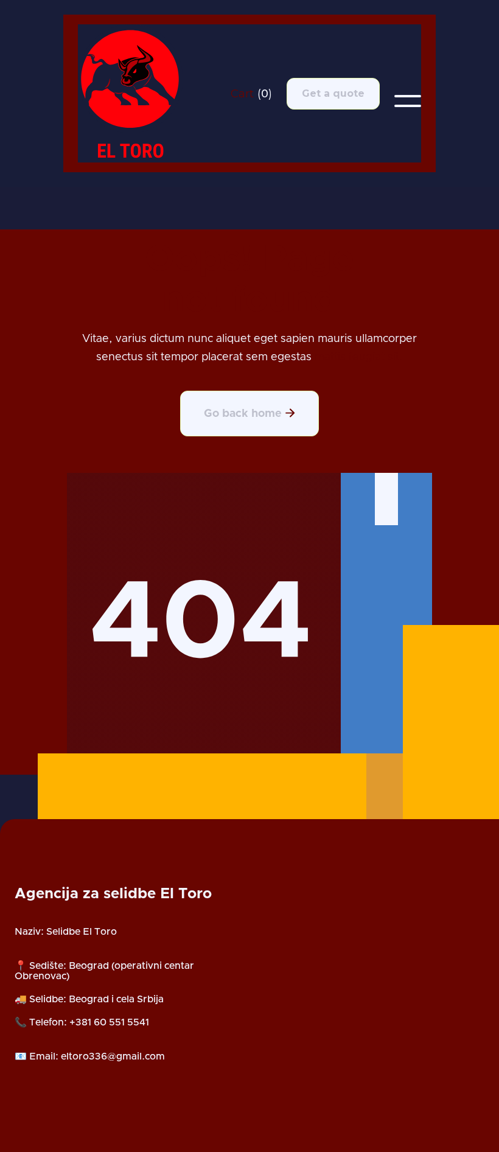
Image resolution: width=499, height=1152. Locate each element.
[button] (251, 93)
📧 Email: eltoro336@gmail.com (90, 1056)
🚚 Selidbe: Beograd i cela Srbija (89, 999)
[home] (138, 93)
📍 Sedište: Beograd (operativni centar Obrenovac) (104, 971)
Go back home (249, 413)
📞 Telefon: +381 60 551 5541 (82, 1022)
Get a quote (333, 93)
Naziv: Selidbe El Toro (66, 932)
